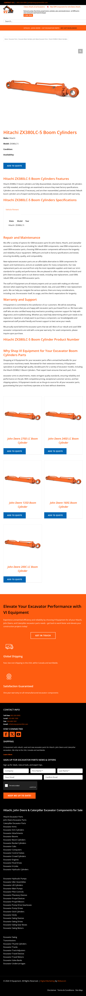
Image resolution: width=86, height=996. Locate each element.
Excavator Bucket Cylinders (14, 843)
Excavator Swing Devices (13, 918)
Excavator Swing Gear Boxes (15, 925)
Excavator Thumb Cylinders (14, 944)
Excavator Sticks (10, 915)
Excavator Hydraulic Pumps (15, 878)
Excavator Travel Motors (13, 957)
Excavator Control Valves (13, 853)
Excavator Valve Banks (12, 960)
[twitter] (12, 734)
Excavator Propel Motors (13, 901)
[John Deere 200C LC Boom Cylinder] (22, 526)
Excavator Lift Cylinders (13, 885)
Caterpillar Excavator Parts (14, 823)
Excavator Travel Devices (13, 953)
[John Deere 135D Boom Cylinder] (22, 462)
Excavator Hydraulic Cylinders (15, 869)
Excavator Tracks (10, 947)
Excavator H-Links (10, 866)
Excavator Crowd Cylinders (14, 856)
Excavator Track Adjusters (14, 950)
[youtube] (18, 734)
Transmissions (9, 940)
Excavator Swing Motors (13, 928)
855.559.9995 (15, 715)
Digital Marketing (47, 981)
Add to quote (14, 166)
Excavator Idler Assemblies (14, 882)
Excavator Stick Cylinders (13, 911)
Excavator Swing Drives (13, 921)
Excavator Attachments (13, 833)
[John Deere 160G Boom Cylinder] (63, 462)
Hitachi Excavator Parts (13, 817)
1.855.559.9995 (21, 2)
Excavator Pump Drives (13, 908)
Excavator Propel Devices (14, 898)
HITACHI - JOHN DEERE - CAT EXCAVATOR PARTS (41, 28)
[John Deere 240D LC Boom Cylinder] (63, 398)
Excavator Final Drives (12, 863)
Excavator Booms (10, 836)
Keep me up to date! (19, 795)
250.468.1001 (12, 721)
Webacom (62, 981)
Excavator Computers (12, 850)
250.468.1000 (13, 718)
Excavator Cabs (9, 846)
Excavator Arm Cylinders (13, 830)
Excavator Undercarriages (14, 963)
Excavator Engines (11, 859)
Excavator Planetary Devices (15, 895)
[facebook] (6, 734)
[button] (80, 51)
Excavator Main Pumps (13, 888)
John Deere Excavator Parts (14, 820)
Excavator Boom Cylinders (14, 840)
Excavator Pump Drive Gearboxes (17, 905)
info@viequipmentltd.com (38, 2)
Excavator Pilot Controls (13, 892)
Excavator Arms (10, 826)
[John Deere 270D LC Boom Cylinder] (22, 398)
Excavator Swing (10, 937)
